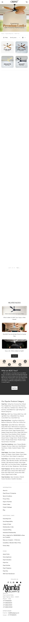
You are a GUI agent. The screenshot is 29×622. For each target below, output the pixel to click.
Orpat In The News (7, 501)
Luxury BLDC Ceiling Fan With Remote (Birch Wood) (7, 233)
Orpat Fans (5, 562)
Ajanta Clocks (6, 554)
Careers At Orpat (7, 524)
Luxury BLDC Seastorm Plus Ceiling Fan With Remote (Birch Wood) (22, 91)
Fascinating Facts (7, 518)
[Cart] (26, 2)
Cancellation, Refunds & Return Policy (12, 543)
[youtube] (17, 582)
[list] (25, 37)
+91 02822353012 (7, 603)
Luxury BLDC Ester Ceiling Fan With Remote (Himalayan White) (22, 193)
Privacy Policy (6, 499)
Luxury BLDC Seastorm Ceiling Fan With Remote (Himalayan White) (22, 112)
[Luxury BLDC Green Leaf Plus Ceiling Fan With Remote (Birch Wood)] (22, 204)
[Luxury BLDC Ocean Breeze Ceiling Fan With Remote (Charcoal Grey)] (7, 143)
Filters (6, 37)
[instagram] (13, 582)
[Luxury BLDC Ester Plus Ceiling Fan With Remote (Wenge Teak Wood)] (7, 164)
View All (14, 356)
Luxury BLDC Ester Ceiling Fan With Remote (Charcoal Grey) (7, 193)
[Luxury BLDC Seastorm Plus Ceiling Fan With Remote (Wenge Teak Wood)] (7, 82)
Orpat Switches (6, 565)
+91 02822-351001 (7, 605)
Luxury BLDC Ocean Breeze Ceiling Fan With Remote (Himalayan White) (22, 152)
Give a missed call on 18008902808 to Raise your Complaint (14, 536)
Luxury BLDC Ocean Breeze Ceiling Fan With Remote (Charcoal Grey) (7, 152)
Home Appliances (7, 557)
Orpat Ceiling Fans (9, 33)
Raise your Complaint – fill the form (11, 540)
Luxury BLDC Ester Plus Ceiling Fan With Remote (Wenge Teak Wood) (7, 173)
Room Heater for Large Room (17, 456)
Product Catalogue (7, 507)
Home (2, 33)
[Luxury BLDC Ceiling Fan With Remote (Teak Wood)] (22, 225)
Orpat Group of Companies (9, 493)
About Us (5, 490)
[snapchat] (20, 582)
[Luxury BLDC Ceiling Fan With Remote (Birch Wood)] (7, 225)
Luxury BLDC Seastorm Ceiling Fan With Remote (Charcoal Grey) (7, 112)
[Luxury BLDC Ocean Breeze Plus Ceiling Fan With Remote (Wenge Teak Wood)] (7, 123)
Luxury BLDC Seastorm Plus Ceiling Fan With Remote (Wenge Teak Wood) (7, 91)
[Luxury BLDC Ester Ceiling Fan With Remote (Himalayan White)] (22, 184)
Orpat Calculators (7, 560)
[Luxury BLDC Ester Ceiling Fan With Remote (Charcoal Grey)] (7, 184)
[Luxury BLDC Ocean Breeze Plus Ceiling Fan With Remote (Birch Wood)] (22, 123)
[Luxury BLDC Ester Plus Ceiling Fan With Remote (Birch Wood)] (22, 164)
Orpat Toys (5, 571)
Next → (18, 268)
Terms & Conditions (7, 496)
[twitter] (10, 583)
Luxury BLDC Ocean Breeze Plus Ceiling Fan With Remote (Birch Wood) (22, 132)
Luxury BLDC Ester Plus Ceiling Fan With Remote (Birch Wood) (22, 173)
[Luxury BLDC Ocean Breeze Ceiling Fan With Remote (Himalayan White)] (22, 143)
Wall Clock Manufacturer (9, 573)
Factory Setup (6, 545)
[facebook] (8, 582)
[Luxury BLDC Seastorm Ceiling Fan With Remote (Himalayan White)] (22, 102)
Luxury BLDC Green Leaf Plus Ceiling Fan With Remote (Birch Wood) (21, 214)
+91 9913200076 (12, 615)
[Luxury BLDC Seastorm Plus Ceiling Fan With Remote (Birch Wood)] (22, 82)
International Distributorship (9, 532)
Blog (4, 510)
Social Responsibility (8, 521)
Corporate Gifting (7, 530)
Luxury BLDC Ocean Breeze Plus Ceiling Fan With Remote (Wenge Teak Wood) (7, 132)
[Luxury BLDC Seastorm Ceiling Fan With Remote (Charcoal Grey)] (7, 102)
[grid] (23, 37)
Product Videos (6, 504)
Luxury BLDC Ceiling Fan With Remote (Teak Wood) (22, 233)
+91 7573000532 (7, 601)
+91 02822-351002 (7, 607)
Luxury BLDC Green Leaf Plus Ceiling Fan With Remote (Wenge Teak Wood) (7, 214)
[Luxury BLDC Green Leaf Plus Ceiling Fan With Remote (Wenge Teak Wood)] (7, 204)
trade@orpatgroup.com (13, 613)
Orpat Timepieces (7, 568)
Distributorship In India (8, 527)
